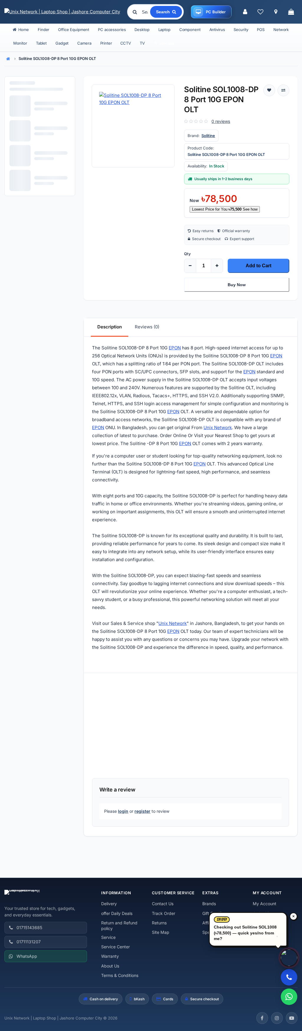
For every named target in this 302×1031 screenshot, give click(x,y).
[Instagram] (277, 1018)
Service (108, 937)
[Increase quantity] (217, 266)
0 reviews (220, 121)
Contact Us (162, 903)
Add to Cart (258, 265)
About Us (110, 965)
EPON (175, 348)
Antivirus (217, 29)
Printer (106, 43)
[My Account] (245, 11)
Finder (43, 29)
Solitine (208, 135)
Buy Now (237, 284)
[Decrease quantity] (190, 266)
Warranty (110, 956)
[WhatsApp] (289, 996)
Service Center (115, 946)
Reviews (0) (147, 327)
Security (241, 29)
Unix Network (217, 427)
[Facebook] (262, 1018)
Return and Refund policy (119, 925)
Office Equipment (73, 29)
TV (142, 43)
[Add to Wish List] (269, 90)
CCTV (125, 43)
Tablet (41, 43)
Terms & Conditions (119, 975)
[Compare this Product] (283, 90)
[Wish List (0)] (260, 11)
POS (261, 29)
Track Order (163, 913)
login (123, 811)
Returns (159, 922)
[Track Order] (275, 11)
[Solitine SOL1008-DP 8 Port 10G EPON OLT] (133, 126)
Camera (84, 43)
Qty (187, 253)
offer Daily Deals (116, 913)
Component (190, 29)
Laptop (164, 29)
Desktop (141, 29)
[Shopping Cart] (291, 11)
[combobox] (145, 12)
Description (109, 327)
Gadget (61, 43)
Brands (209, 903)
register (142, 811)
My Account (264, 903)
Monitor (20, 43)
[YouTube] (292, 1018)
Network (281, 29)
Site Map (160, 932)
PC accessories (112, 29)
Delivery (109, 903)
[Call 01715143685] (289, 977)
